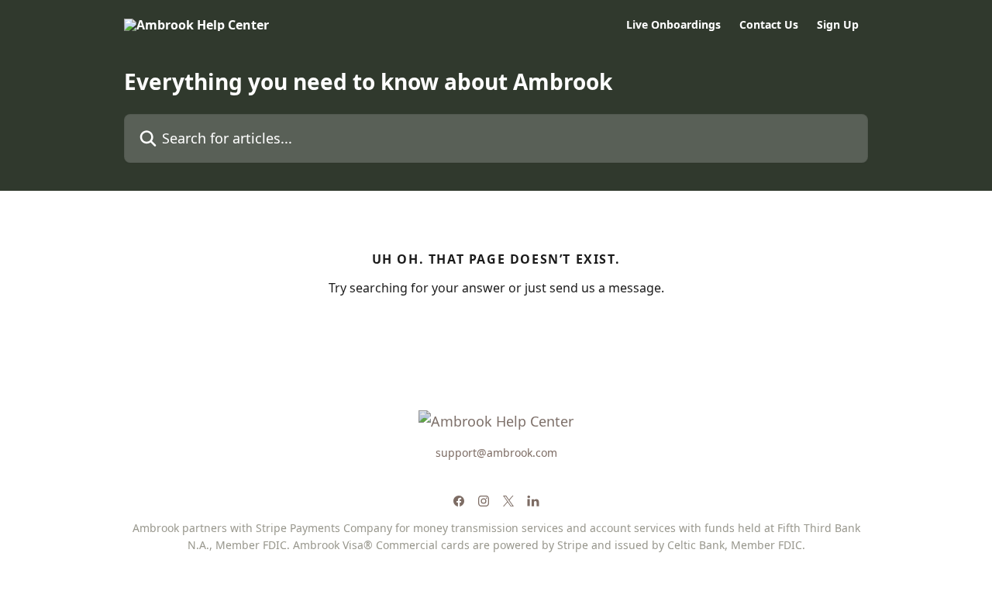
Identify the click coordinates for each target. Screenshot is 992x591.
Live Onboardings (673, 24)
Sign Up (838, 24)
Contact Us (768, 24)
